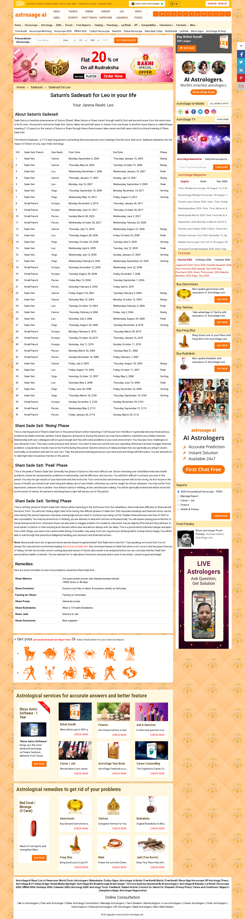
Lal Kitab (184, 31)
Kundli (39, 3)
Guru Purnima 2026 (186, 268)
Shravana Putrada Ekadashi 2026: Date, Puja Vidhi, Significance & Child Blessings (205, 248)
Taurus (72, 11)
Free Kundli (21, 31)
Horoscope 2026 (67, 3)
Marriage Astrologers (113, 903)
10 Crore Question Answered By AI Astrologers (152, 884)
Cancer (105, 11)
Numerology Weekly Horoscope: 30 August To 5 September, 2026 (205, 195)
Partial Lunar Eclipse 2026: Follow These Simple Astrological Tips (205, 228)
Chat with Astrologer (147, 3)
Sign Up (222, 3)
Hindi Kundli (171, 31)
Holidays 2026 (203, 259)
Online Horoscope (133, 31)
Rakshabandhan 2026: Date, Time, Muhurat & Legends (205, 208)
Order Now (220, 516)
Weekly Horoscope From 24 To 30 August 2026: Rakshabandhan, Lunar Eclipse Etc (205, 242)
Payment (169, 887)
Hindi (203, 181)
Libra (56, 17)
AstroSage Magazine (192, 175)
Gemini (89, 11)
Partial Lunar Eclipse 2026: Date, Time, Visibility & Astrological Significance (205, 201)
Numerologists (152, 903)
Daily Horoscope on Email (218, 159)
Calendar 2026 (105, 3)
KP (136, 25)
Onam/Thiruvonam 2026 (206, 272)
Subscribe (223, 119)
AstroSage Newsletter (189, 159)
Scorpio (73, 17)
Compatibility (148, 25)
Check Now (81, 734)
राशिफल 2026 (80, 31)
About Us (158, 887)
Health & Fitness (190, 509)
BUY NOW (39, 764)
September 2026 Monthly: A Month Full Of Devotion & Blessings (205, 221)
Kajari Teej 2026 (200, 275)
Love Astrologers (172, 903)
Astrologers (81, 880)
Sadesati (37, 87)
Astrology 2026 (79, 887)
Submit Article (130, 887)
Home (18, 25)
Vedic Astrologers (217, 903)
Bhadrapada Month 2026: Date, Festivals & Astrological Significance (205, 215)
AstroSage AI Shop (216, 31)
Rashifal (31, 3)
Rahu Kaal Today (153, 31)
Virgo (138, 11)
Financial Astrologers (100, 906)
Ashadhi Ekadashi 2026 (219, 265)
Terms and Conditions (205, 887)
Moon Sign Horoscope (191, 880)
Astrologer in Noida (131, 880)
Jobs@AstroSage (108, 890)
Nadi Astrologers (142, 906)
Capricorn (105, 17)
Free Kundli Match (154, 880)
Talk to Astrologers (27, 903)
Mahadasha (96, 880)
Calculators (166, 25)
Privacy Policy (184, 887)
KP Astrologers (123, 906)
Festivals (181, 25)
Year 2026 (221, 181)
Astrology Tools (99, 887)
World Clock (66, 880)
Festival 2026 (185, 259)
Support (223, 887)
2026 (59, 25)
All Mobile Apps (219, 103)
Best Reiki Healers (164, 906)
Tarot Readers (134, 903)
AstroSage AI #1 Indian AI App (32, 884)
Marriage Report (189, 496)
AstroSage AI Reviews (192, 884)
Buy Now (188, 48)
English (185, 181)
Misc (193, 25)
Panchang (112, 25)
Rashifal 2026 (51, 3)
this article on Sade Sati (75, 546)
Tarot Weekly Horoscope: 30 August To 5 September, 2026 (205, 188)
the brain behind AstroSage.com (210, 534)
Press (225, 880)
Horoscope (31, 25)
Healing (99, 25)
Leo (122, 11)
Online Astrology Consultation (83, 903)
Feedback (114, 887)
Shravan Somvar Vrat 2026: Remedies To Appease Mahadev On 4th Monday (205, 235)
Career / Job (187, 500)
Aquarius (122, 17)
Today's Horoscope (99, 31)
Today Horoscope (87, 3)
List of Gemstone (48, 880)
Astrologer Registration (133, 890)
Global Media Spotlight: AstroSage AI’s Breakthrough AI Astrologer (87, 884)
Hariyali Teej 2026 (207, 268)
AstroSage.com (137, 915)
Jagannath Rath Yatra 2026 (191, 265)
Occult (69, 25)
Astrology (47, 25)
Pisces (138, 17)
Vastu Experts (79, 906)
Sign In (212, 3)
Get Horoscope (126, 40)
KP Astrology (212, 880)
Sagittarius (89, 17)
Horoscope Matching (40, 31)
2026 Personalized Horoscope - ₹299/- (202, 491)
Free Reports (83, 25)
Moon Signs (197, 31)
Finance (185, 504)
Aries (56, 11)
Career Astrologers (194, 903)
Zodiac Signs (111, 880)
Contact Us (145, 887)
